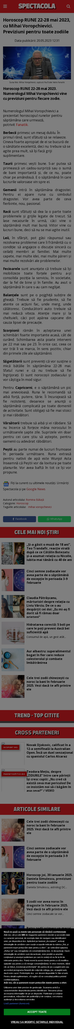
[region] (37, 978)
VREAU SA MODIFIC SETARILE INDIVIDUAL (37, 1022)
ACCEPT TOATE (37, 1012)
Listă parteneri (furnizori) (16, 1003)
